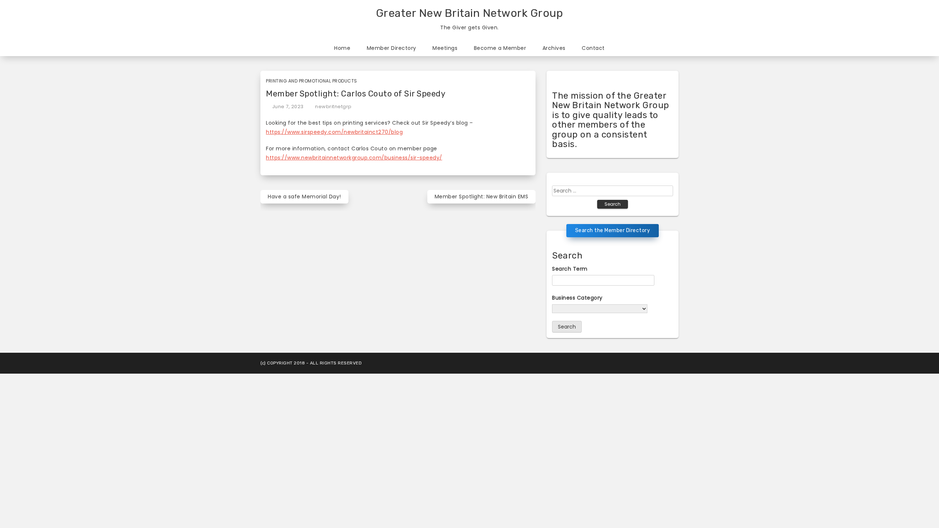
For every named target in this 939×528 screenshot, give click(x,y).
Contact (593, 48)
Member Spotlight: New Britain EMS (482, 196)
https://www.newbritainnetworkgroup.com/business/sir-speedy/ (354, 157)
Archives (554, 48)
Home (342, 48)
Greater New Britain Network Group (469, 13)
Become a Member (500, 48)
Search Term (570, 268)
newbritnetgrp (333, 106)
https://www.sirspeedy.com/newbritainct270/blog (334, 132)
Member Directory (391, 48)
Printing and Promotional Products (311, 81)
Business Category (577, 297)
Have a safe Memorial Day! (304, 196)
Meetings (444, 48)
